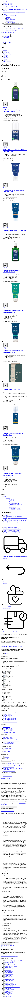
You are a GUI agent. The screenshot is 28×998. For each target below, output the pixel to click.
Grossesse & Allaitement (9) (15, 504)
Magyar (10, 976)
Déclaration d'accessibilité (9, 771)
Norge (9, 996)
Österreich (12, 962)
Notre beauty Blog (7, 737)
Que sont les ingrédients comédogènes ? (12, 516)
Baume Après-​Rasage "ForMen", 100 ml (12, 110)
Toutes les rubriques (10, 22)
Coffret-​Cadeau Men (11, 389)
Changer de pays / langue (17, 760)
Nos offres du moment (8, 742)
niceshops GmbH (11, 763)
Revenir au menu (7, 1)
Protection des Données (8, 767)
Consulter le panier (7, 4)
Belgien (10, 994)
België (9, 992)
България (11, 979)
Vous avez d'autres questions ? (10, 719)
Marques (5, 496)
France (9, 970)
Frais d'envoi (9, 18)
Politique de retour (7, 715)
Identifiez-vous (6, 37)
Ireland (9, 988)
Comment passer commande (9, 713)
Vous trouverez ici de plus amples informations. (11, 646)
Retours (8, 17)
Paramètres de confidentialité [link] (9, 772)
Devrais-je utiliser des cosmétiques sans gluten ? (14, 522)
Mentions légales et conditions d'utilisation (13, 765)
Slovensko (12, 985)
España (9, 967)
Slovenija (11, 968)
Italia (8, 963)
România (11, 971)
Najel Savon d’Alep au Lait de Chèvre (12, 529)
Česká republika (16, 987)
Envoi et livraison (7, 714)
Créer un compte (7, 42)
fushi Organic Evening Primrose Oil (11, 531)
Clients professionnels (8, 720)
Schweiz (11, 980)
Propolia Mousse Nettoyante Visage (11, 530)
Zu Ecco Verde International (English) (9, 956)
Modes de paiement (10, 19)
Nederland (12, 989)
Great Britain (14, 966)
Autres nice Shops (7, 776)
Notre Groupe (6, 750)
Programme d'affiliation (8, 743)
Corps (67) (11, 500)
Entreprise (5, 774)
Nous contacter (9, 21)
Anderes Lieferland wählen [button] (7, 958)
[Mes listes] (4, 44)
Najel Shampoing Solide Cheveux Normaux (13, 532)
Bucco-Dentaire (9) (13, 507)
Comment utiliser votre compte (10, 722)
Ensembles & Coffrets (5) (15, 508)
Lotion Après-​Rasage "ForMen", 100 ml (11, 271)
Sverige (10, 972)
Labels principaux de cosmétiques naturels (13, 739)
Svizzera (11, 983)
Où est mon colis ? (7, 731)
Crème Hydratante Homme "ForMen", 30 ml (13, 190)
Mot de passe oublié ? (8, 729)
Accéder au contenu (7, 3)
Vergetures (5, 515)
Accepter (3, 806)
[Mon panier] (15, 47)
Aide (4, 14)
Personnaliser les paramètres (7, 808)
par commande (14, 12)
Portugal (10, 993)
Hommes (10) (12, 505)
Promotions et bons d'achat (9, 718)
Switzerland (13, 984)
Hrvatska (11, 974)
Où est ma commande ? (11, 15)
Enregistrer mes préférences (7, 942)
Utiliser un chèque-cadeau (9, 732)
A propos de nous (7, 748)
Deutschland (13, 964)
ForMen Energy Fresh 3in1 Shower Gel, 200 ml (13, 311)
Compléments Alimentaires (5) (16, 509)
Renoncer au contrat (5, 778)
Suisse (9, 981)
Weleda (8, 498)
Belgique (11, 991)
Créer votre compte (7, 728)
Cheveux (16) (12, 501)
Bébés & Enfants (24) (14, 503)
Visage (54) (11, 499)
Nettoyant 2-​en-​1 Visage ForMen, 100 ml (12, 474)
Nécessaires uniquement (11, 806)
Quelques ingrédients (8, 738)
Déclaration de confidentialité (7, 811)
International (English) (20, 961)
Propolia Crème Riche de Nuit (10, 527)
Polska (9, 975)
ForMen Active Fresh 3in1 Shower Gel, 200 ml (13, 351)
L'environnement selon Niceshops (11, 741)
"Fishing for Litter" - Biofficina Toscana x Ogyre (14, 520)
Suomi (9, 977)
